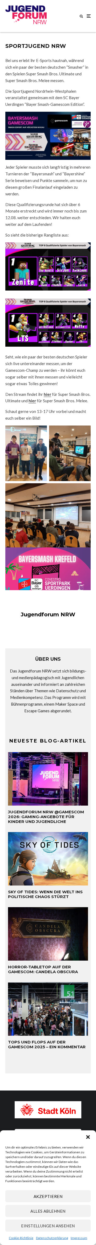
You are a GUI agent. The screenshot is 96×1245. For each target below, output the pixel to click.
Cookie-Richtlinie (21, 1238)
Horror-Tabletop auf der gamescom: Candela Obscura (43, 969)
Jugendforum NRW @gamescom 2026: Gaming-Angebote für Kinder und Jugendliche (46, 817)
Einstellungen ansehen (48, 1225)
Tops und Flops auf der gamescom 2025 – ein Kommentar (47, 1044)
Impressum (79, 1238)
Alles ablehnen (47, 1211)
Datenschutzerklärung (52, 1238)
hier (47, 394)
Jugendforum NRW (48, 614)
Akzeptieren (48, 1196)
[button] (88, 1137)
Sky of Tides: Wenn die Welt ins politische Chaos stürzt (45, 894)
